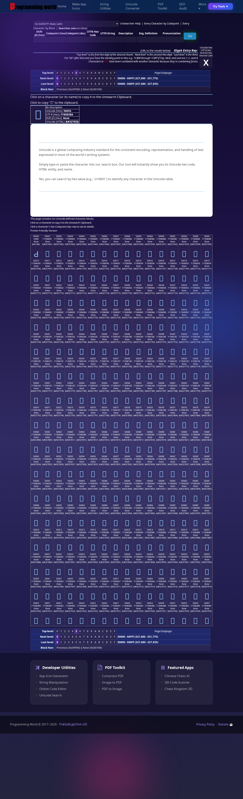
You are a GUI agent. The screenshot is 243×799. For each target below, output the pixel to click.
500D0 (36, 554)
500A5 (93, 481)
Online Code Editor (53, 689)
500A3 (70, 481)
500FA (150, 603)
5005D (184, 358)
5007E (195, 407)
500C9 (138, 529)
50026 (104, 285)
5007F (207, 407)
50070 (36, 407)
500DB (161, 554)
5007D (184, 407)
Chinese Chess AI (177, 676)
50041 (47, 334)
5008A (150, 432)
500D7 (116, 554)
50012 (59, 260)
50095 (93, 456)
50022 (59, 285)
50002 (59, 236)
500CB (161, 529)
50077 (116, 407)
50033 (70, 309)
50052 (59, 358)
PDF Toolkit (162, 6)
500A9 (138, 481)
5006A (150, 383)
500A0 (36, 481)
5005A (150, 358)
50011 (47, 260)
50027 (116, 285)
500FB (161, 603)
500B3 (70, 505)
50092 (59, 456)
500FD (184, 603)
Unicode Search (50, 695)
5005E (195, 358)
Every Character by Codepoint (161, 23)
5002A (150, 285)
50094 (81, 456)
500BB (161, 505)
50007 (116, 236)
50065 (93, 383)
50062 (59, 383)
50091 (47, 456)
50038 (127, 309)
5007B (161, 407)
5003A (150, 309)
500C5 (93, 529)
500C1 (47, 529)
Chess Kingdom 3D (178, 689)
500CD (184, 529)
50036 (104, 309)
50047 (116, 334)
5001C (173, 260)
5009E (195, 456)
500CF (207, 529)
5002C (173, 285)
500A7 (116, 481)
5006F (207, 383)
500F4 (81, 603)
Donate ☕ (225, 724)
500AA (150, 481)
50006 (104, 236)
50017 (116, 260)
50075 (93, 407)
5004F (207, 334)
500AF (207, 481)
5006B (161, 383)
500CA (150, 529)
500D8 (127, 554)
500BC (173, 505)
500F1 (47, 603)
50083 (70, 432)
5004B (161, 334)
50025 (93, 285)
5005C (173, 358)
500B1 (47, 505)
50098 (127, 456)
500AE (195, 481)
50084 (81, 432)
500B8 (127, 505)
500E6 (104, 578)
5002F (207, 285)
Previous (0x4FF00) (68, 89)
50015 (93, 260)
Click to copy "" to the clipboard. (54, 102)
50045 (93, 334)
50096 (104, 456)
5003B (161, 309)
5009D (184, 456)
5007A (150, 407)
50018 (127, 260)
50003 (70, 236)
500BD (184, 505)
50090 (36, 456)
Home (62, 6)
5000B (161, 236)
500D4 (82, 554)
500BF (207, 505)
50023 (70, 285)
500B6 (104, 505)
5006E (195, 383)
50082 (59, 432)
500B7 (116, 505)
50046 (104, 334)
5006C (173, 383)
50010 (36, 260)
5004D (184, 334)
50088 (127, 432)
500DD (184, 554)
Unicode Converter (132, 6)
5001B (161, 260)
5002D (184, 285)
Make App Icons (79, 6)
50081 (47, 432)
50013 (70, 260)
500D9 (139, 554)
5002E (195, 285)
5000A (150, 236)
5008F (207, 432)
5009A (150, 456)
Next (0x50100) (92, 89)
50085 (93, 432)
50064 (81, 383)
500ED (184, 578)
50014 (81, 260)
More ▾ (202, 6)
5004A (150, 334)
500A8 (127, 481)
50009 (138, 236)
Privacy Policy (205, 724)
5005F (207, 358)
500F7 (116, 603)
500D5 (93, 554)
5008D (184, 432)
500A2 (59, 481)
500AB (161, 481)
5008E (195, 432)
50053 (70, 358)
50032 (59, 309)
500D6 (104, 554)
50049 (138, 334)
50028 (127, 285)
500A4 (82, 481)
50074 (81, 407)
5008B (161, 432)
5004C (173, 334)
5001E (195, 260)
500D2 (59, 554)
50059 (138, 358)
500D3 (70, 554)
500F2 (59, 603)
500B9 (138, 505)
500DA (150, 554)
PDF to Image (112, 689)
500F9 (138, 603)
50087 (116, 432)
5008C (173, 432)
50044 (81, 334)
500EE (195, 578)
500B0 (36, 505)
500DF (207, 554)
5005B (161, 358)
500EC (173, 578)
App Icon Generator (53, 676)
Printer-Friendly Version (43, 230)
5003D (184, 309)
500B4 (82, 505)
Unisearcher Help (130, 23)
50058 (127, 358)
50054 (81, 358)
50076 (104, 407)
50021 (47, 285)
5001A (150, 260)
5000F (207, 236)
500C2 (59, 529)
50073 (70, 407)
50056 (104, 358)
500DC (173, 554)
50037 (116, 309)
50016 (104, 260)
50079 (138, 407)
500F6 (104, 603)
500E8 (127, 578)
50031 (47, 309)
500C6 (104, 529)
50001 (47, 236)
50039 (138, 309)
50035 (93, 309)
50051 (47, 358)
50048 (127, 334)
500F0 (36, 603)
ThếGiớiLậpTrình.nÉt (73, 724)
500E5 (93, 578)
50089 (138, 432)
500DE (196, 554)
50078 (127, 407)
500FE (195, 603)
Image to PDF (112, 682)
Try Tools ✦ (220, 6)
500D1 (47, 554)
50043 (70, 334)
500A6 (104, 481)
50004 (81, 236)
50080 (36, 432)
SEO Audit (183, 6)
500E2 (59, 578)
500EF (207, 578)
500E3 (70, 578)
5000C (173, 236)
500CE (195, 529)
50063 (70, 383)
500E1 (47, 578)
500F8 (127, 603)
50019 (138, 260)
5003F (207, 309)
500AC (173, 481)
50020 (36, 285)
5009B (161, 456)
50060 (36, 383)
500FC (173, 603)
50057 (116, 358)
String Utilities (105, 6)
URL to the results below (155, 50)
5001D (184, 260)
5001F (207, 260)
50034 (81, 309)
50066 (104, 383)
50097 (116, 456)
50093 (70, 456)
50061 (47, 383)
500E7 (116, 578)
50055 (93, 358)
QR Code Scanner (177, 682)
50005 (93, 236)
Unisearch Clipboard (116, 97)
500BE (195, 505)
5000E (195, 236)
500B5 (93, 505)
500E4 (81, 578)
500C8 (127, 529)
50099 (138, 456)
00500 (36, 236)
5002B (161, 285)
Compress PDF (113, 676)
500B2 (59, 505)
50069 (138, 383)
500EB (161, 578)
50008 (127, 236)
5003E (195, 309)
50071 (47, 407)
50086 (104, 432)
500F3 (70, 603)
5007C (173, 407)
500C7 (116, 529)
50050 (36, 358)
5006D (184, 383)
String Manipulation (53, 682)
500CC (173, 529)
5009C (173, 456)
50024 (81, 285)
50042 (59, 334)
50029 (138, 285)
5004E (195, 334)
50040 (36, 334)
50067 (116, 383)
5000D (184, 236)
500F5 (93, 603)
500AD (184, 481)
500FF (207, 603)
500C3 (70, 529)
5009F (207, 456)
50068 (127, 383)
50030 (36, 309)
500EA (150, 578)
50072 (59, 407)
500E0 (36, 578)
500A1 (47, 481)
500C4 (82, 529)
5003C (173, 309)
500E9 (138, 578)
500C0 (36, 529)
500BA (150, 505)
